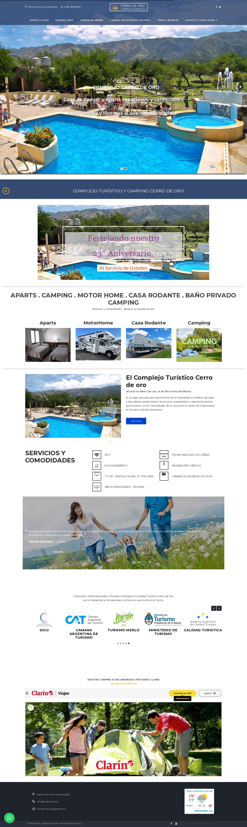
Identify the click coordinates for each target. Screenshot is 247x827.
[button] (213, 608)
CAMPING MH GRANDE (91, 20)
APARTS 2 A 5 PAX (39, 20)
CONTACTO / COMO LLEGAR (199, 20)
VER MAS (136, 421)
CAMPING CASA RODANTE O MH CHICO (130, 20)
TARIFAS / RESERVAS (167, 20)
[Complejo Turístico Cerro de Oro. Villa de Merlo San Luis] (128, 7)
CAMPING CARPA (64, 20)
